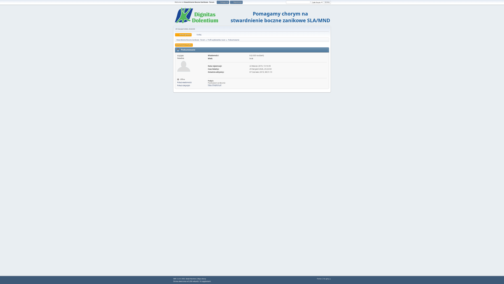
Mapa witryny (202, 279)
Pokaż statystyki (183, 85)
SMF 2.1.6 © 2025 (179, 279)
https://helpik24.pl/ (214, 85)
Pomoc (319, 279)
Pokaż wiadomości (184, 82)
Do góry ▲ (327, 279)
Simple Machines (191, 279)
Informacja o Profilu (184, 45)
